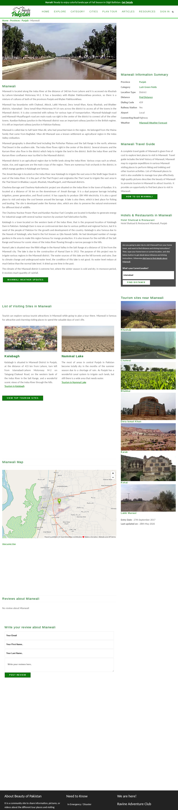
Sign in (165, 11)
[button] (174, 12)
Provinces (15, 20)
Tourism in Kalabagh (14, 386)
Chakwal (126, 360)
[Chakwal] (148, 345)
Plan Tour (109, 11)
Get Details (127, 2)
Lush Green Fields (148, 87)
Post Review (17, 675)
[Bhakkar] (148, 375)
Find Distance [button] (146, 97)
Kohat (124, 482)
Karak (124, 452)
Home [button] (45, 11)
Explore (60, 11)
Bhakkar (126, 391)
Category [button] (78, 11)
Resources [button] (147, 11)
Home (5, 20)
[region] (59, 432)
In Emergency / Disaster (79, 804)
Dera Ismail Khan (131, 421)
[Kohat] (148, 467)
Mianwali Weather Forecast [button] (153, 123)
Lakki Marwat (128, 513)
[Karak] (148, 437)
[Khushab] (148, 314)
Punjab (25, 20)
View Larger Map (9, 544)
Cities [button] (93, 11)
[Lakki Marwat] (148, 498)
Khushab (126, 330)
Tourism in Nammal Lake (74, 382)
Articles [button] (128, 11)
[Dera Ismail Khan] (148, 406)
